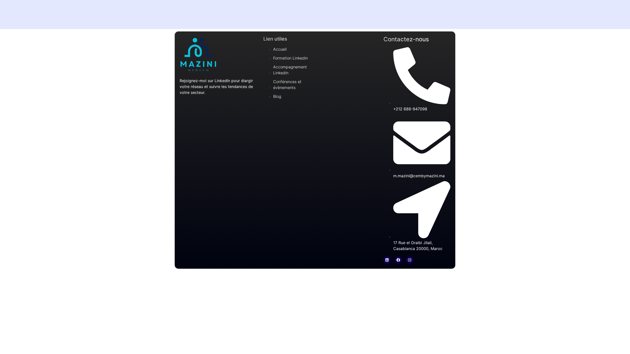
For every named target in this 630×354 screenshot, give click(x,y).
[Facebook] (398, 260)
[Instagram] (409, 260)
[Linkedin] (387, 260)
